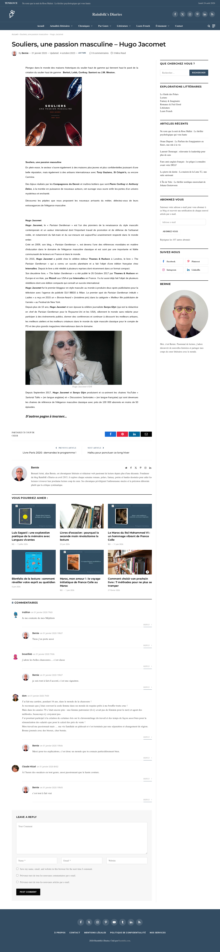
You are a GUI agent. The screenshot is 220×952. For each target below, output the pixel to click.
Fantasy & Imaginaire (170, 100)
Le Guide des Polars (169, 94)
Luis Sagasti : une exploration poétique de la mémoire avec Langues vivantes (31, 536)
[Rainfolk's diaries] (11, 14)
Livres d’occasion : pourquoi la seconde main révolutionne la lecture (79, 536)
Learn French (143, 26)
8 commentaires (100, 53)
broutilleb (27, 654)
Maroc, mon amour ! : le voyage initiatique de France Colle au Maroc (80, 582)
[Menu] (213, 26)
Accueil (40, 26)
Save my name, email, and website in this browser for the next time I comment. (56, 868)
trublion (26, 612)
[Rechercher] (209, 26)
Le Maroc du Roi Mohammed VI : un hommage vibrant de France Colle (129, 536)
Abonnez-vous (170, 231)
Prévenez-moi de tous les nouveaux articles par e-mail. (45, 882)
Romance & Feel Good (170, 104)
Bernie (25, 53)
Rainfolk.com (124, 940)
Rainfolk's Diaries (107, 14)
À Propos (59, 932)
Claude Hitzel (29, 766)
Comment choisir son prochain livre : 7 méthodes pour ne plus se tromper (130, 582)
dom (24, 695)
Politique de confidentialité (128, 932)
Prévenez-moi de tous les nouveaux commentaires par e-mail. (48, 875)
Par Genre (103, 26)
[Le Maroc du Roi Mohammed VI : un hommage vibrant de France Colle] (130, 516)
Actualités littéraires (60, 26)
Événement (161, 26)
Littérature (122, 26)
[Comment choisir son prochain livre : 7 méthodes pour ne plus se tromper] (130, 562)
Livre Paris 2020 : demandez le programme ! (49, 452)
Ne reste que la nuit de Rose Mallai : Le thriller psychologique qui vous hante (56, 3)
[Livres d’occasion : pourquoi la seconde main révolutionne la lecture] (82, 516)
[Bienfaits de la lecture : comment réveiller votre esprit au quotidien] (34, 562)
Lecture (82, 53)
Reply (146, 624)
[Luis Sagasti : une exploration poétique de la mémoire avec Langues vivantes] (34, 516)
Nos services (158, 932)
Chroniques (84, 26)
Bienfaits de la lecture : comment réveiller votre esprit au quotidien (33, 580)
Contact (179, 26)
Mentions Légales (95, 932)
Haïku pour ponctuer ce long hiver (108, 452)
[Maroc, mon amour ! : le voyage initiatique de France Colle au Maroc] (82, 562)
